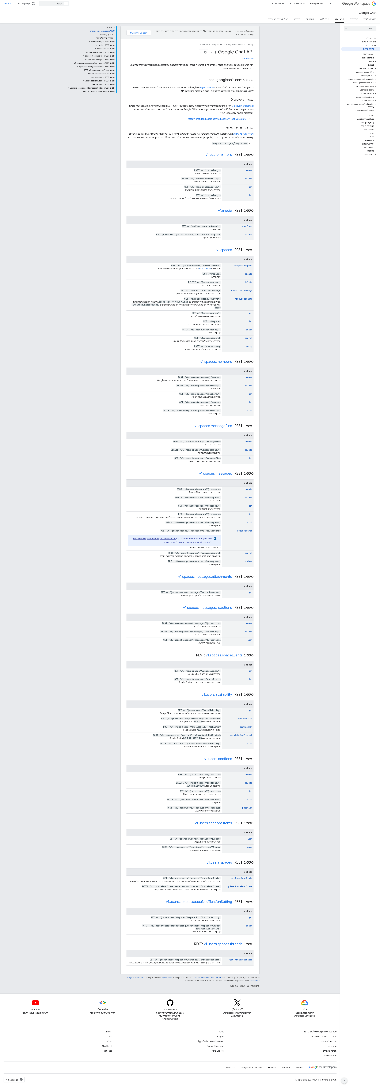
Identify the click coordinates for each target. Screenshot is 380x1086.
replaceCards (244, 530)
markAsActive (245, 718)
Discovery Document (243, 105)
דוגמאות (309, 19)
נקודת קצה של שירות (243, 133)
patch (249, 329)
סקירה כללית (369, 19)
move (249, 847)
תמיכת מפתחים (330, 1051)
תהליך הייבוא (205, 268)
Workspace (362, 4)
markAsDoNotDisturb (241, 735)
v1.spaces (224, 250)
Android (299, 1067)
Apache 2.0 (166, 977)
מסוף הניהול (218, 1036)
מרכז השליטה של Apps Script (211, 1041)
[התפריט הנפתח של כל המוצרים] (289, 3)
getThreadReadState (240, 959)
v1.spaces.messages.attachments (205, 576)
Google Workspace (234, 44)
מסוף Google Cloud (215, 1046)
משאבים (279, 3)
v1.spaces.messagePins (213, 426)
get (250, 186)
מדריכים (354, 19)
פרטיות (325, 1080)
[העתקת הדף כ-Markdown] (205, 52)
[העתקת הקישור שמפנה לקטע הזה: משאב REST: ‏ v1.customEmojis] (202, 155)
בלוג (110, 1036)
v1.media (225, 210)
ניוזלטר (109, 1041)
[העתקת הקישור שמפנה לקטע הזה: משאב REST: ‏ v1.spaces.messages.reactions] (180, 608)
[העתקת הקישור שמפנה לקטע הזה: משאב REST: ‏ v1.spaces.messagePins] (191, 426)
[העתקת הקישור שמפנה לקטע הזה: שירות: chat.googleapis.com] (206, 80)
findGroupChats (243, 298)
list (250, 195)
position (247, 807)
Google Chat (316, 3)
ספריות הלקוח (207, 87)
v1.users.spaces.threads (223, 944)
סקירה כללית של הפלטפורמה (324, 1036)
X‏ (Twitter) (107, 1046)
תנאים (334, 1080)
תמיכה (296, 19)
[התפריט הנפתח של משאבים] (271, 3)
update (248, 561)
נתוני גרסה (332, 1046)
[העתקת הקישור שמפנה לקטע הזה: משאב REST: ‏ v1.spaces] (213, 250)
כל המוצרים (299, 3)
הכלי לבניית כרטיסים (278, 19)
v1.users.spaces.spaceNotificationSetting (199, 901)
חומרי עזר (340, 19)
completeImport (243, 265)
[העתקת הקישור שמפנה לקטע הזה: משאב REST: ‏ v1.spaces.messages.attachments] (175, 577)
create (248, 170)
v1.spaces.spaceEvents (224, 655)
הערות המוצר (248, 58)
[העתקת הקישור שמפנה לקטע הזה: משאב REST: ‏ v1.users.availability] (199, 695)
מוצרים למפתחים (329, 1041)
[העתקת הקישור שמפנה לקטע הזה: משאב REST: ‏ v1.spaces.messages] (196, 474)
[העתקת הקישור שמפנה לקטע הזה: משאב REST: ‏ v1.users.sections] (201, 759)
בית (330, 3)
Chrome (286, 1067)
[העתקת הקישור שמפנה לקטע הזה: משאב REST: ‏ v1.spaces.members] (197, 362)
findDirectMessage (241, 290)
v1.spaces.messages (215, 473)
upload (248, 234)
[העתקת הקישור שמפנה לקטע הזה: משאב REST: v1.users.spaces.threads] (191, 944)
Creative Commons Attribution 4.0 (207, 977)
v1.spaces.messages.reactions (207, 607)
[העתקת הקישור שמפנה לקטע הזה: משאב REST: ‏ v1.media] (215, 211)
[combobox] (54, 3)
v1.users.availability (217, 694)
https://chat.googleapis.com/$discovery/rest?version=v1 (218, 119)
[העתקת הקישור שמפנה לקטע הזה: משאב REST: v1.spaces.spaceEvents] (193, 655)
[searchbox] (360, 28)
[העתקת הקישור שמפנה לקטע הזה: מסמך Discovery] (228, 100)
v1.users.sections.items (213, 823)
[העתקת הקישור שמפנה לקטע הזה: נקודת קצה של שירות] (222, 128)
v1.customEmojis (218, 154)
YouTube (108, 1051)
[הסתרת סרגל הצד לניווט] (344, 1081)
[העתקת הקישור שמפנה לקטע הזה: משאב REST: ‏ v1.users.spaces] (204, 862)
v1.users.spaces (219, 862)
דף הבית (250, 44)
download (247, 226)
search (248, 338)
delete (248, 178)
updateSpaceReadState (239, 886)
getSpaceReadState (241, 878)
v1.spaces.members (216, 361)
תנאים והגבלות (330, 1055)
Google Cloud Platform (251, 1067)
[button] (360, 42)
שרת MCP (324, 19)
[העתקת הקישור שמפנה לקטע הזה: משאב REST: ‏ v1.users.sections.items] (192, 823)
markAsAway (246, 726)
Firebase (272, 1067)
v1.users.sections (218, 759)
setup (249, 346)
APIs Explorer (218, 1051)
